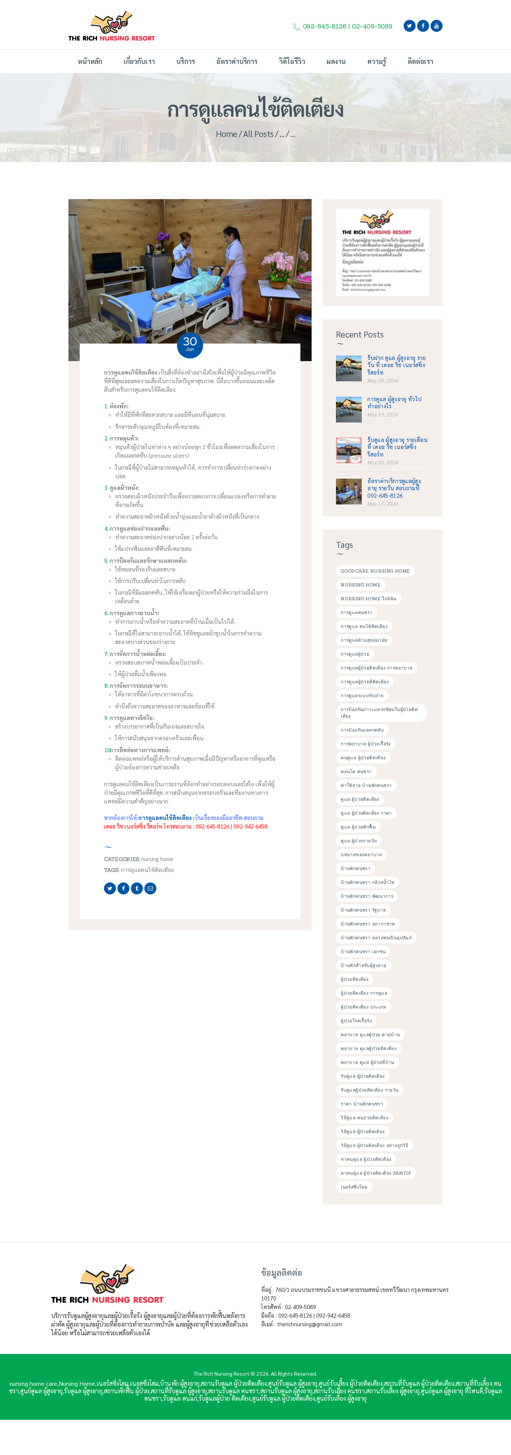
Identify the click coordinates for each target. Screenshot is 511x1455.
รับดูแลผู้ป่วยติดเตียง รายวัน (369, 1090)
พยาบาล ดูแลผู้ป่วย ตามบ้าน (370, 1034)
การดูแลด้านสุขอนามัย (364, 640)
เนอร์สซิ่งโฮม (354, 1187)
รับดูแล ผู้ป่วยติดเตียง (363, 1076)
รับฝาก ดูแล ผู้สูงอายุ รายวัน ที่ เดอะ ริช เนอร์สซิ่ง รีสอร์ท (396, 365)
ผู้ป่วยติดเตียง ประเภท (363, 1007)
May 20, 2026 (382, 462)
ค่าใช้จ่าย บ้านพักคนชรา (366, 785)
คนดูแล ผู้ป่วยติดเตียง (363, 757)
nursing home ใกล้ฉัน (368, 598)
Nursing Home (360, 585)
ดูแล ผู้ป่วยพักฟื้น (358, 827)
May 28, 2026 (382, 380)
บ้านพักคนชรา (355, 868)
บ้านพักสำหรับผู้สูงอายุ (363, 965)
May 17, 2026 (382, 503)
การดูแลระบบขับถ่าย (362, 695)
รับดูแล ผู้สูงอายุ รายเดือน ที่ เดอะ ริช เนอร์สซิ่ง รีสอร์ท (397, 447)
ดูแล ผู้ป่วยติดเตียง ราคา (366, 813)
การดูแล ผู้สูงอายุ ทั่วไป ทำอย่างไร (394, 402)
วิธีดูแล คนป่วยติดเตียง (364, 1117)
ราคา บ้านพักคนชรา (362, 1104)
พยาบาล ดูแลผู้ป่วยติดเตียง (369, 1048)
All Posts (258, 133)
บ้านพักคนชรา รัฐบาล (363, 910)
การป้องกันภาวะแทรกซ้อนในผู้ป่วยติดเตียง (379, 713)
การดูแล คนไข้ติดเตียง (364, 626)
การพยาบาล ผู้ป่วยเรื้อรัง (366, 744)
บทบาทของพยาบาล (361, 854)
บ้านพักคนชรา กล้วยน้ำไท (367, 882)
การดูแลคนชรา (356, 612)
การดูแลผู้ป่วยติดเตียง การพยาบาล (376, 668)
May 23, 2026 (382, 414)
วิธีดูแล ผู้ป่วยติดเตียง (363, 1131)
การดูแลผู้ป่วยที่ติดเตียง (365, 681)
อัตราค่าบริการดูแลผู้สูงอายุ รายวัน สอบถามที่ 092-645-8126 (394, 488)
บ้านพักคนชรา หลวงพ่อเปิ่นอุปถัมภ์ (376, 937)
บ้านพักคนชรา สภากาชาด (368, 924)
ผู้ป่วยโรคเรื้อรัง (356, 1021)
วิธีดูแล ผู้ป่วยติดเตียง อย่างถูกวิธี (374, 1145)
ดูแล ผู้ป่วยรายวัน (359, 841)
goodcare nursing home (375, 571)
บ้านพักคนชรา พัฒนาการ (367, 896)
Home (227, 133)
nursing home (157, 859)
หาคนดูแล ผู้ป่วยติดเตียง (366, 1159)
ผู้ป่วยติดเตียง (354, 979)
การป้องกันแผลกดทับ (362, 730)
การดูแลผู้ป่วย (355, 654)
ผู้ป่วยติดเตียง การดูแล (364, 993)
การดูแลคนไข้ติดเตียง (147, 869)
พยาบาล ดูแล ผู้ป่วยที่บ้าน (367, 1062)
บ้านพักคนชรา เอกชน (363, 951)
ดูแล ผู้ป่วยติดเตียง (360, 799)
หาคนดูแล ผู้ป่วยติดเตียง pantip (376, 1173)
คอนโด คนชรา (356, 771)
